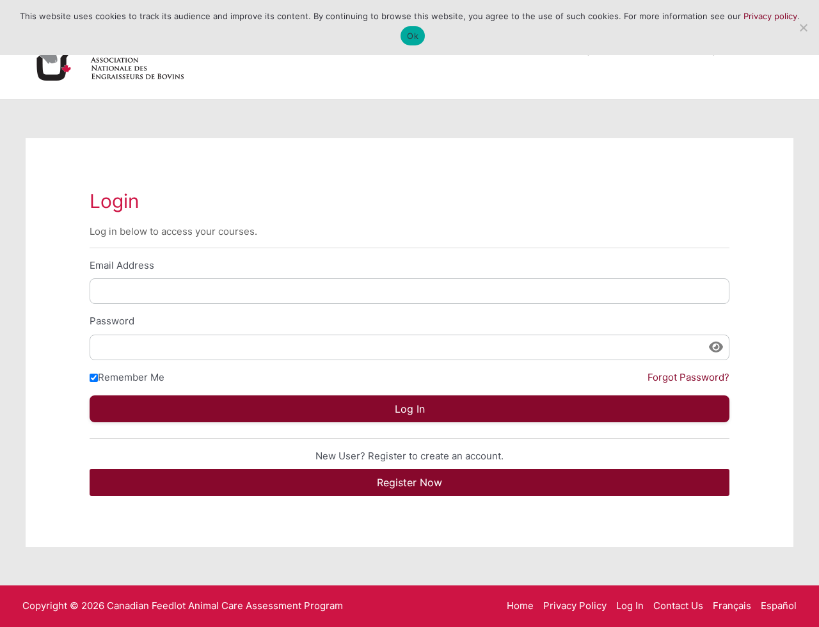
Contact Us (678, 605)
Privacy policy (770, 16)
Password (112, 321)
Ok (412, 36)
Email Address (122, 265)
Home (520, 605)
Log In (630, 605)
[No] (803, 27)
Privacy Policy (575, 605)
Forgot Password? (688, 377)
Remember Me (131, 377)
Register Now (409, 482)
